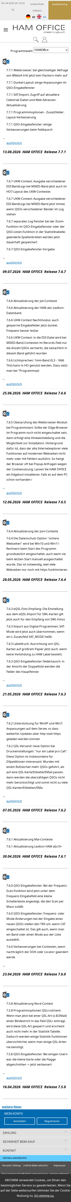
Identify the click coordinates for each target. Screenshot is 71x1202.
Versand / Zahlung (11, 1165)
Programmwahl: (22, 51)
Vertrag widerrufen (15, 1158)
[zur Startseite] (42, 30)
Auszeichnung (59, 4)
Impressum (59, 1165)
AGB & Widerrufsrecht (35, 1165)
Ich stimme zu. (44, 1196)
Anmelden (19, 1121)
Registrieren (52, 1121)
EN (44, 17)
